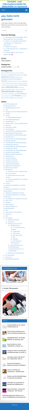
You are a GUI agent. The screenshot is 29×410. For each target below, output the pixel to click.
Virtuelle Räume (9, 121)
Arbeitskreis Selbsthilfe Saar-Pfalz (14, 193)
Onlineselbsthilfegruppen (12, 119)
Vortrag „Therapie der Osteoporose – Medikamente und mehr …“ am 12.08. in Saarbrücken (15, 371)
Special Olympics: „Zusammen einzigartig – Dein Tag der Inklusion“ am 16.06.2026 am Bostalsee (16, 390)
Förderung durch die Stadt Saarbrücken (16, 111)
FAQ (6, 216)
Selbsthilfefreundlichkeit (14, 117)
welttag (15, 97)
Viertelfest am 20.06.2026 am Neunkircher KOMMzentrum (15, 383)
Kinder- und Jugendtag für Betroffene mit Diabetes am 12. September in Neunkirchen (15, 43)
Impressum (8, 214)
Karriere (7, 115)
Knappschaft (16, 231)
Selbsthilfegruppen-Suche (12, 108)
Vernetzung (11, 222)
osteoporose (18, 89)
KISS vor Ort (8, 200)
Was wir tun (8, 257)
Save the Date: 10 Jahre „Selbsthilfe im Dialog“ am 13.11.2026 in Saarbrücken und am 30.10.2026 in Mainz (15, 345)
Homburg (4, 79)
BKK (14, 237)
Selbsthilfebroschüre (12, 93)
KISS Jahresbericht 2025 (11, 315)
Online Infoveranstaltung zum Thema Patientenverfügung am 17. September (16, 332)
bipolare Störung (13, 75)
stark (22, 95)
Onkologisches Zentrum (10, 89)
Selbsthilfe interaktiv (13, 220)
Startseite (8, 202)
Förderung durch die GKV (15, 223)
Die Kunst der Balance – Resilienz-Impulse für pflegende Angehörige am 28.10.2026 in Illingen (16, 364)
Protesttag (23, 89)
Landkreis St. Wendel (11, 160)
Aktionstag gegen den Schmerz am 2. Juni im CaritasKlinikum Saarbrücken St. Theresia (14, 396)
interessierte (10, 81)
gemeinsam (17, 77)
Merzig (21, 85)
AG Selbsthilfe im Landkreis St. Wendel (16, 198)
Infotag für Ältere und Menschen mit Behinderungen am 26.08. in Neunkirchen (16, 351)
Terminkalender (9, 129)
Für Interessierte (9, 255)
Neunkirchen (12, 87)
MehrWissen (8, 169)
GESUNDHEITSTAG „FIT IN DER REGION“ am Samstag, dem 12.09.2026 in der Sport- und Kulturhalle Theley (16, 339)
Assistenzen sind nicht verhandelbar (16, 72)
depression (5, 77)
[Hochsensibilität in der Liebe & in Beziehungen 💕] (4, 327)
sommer (3, 95)
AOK (8, 73)
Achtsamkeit (3, 72)
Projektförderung (15, 225)
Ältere (18, 97)
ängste (21, 97)
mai (12, 85)
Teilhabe (3, 97)
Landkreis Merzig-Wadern (12, 164)
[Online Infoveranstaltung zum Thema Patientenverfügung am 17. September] (4, 333)
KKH (6, 210)
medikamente (16, 85)
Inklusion (4, 81)
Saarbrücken (8, 91)
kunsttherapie (8, 85)
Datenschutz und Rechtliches (13, 212)
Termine (7, 183)
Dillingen (12, 77)
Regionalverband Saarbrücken (13, 154)
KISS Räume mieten (11, 127)
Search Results (9, 204)
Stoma (24, 95)
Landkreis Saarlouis (10, 158)
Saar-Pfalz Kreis (9, 156)
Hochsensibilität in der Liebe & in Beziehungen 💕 (16, 326)
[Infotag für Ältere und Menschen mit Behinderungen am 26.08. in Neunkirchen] (4, 352)
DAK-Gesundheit (17, 235)
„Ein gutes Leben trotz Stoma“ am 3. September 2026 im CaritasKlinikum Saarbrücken (16, 358)
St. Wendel (16, 96)
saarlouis (19, 91)
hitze (21, 77)
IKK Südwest (16, 233)
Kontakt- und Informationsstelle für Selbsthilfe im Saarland (14, 4)
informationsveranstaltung (14, 79)
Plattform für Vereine (11, 47)
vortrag (11, 97)
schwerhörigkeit (4, 93)
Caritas (25, 75)
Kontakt (7, 113)
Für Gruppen (8, 218)
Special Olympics (8, 95)
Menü (3, 10)
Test (6, 110)
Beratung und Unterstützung (16, 253)
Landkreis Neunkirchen (11, 162)
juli (13, 81)
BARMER (15, 239)
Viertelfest (7, 97)
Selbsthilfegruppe (22, 93)
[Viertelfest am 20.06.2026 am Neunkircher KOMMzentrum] (4, 384)
